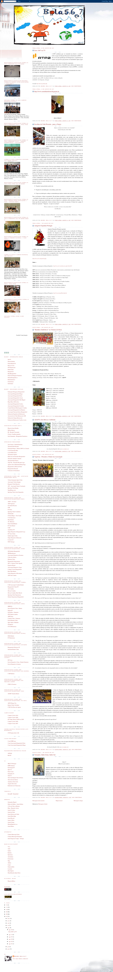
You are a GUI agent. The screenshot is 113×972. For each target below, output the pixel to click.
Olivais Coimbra (12, 591)
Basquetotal (11, 371)
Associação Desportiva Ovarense (15, 555)
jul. (8, 946)
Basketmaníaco (11, 379)
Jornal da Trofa (11, 812)
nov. (9, 921)
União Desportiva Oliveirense (15, 573)
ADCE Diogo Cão (12, 703)
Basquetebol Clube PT (13, 587)
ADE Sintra (10, 616)
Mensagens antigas (78, 800)
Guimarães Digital (12, 802)
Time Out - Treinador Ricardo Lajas (16, 462)
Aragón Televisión (12, 783)
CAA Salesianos (11, 517)
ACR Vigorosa (11, 503)
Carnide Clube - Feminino (14, 618)
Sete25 (9, 359)
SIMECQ (10, 606)
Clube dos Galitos (12, 557)
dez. (9, 918)
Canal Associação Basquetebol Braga (17, 745)
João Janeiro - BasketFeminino (15, 444)
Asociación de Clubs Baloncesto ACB (17, 416)
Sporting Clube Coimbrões (14, 511)
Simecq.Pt (10, 610)
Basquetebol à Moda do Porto (15, 466)
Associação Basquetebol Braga (15, 394)
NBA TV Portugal (12, 763)
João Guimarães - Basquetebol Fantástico (17, 436)
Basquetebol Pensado (13, 468)
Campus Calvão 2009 (13, 717)
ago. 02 (11, 941)
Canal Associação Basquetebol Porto (16, 743)
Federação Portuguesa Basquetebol (16, 392)
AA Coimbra (11, 589)
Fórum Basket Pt (12, 363)
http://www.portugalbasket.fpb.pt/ (60, 293)
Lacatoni (10, 869)
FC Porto (10, 509)
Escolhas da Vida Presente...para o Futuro (47, 124)
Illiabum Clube (11, 559)
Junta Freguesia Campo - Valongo (16, 838)
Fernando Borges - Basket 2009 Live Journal (18, 448)
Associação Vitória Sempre (14, 482)
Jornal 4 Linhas (11, 810)
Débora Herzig (11, 430)
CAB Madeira (11, 673)
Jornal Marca (11, 826)
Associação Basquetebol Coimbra (16, 406)
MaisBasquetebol (12, 373)
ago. (9, 927)
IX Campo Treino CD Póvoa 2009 (16, 719)
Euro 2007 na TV (39, 50)
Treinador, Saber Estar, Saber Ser (45, 755)
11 (7, 907)
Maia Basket (11, 519)
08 (7, 914)
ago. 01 (11, 944)
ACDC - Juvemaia (12, 501)
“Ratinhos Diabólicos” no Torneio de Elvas (48, 330)
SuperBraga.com (12, 490)
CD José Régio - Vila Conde (14, 515)
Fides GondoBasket (12, 523)
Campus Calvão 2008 (13, 721)
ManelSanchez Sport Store (14, 873)
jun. (9, 949)
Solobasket (10, 383)
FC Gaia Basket (11, 525)
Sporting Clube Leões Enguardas (15, 492)
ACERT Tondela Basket (13, 693)
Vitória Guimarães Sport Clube (15, 480)
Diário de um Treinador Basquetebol (16, 456)
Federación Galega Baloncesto (15, 418)
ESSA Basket (11, 636)
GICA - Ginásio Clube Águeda (15, 563)
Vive (9, 846)
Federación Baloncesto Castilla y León (17, 420)
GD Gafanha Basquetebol (14, 551)
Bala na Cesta (11, 365)
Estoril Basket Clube (13, 620)
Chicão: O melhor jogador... (14, 434)
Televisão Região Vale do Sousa (15, 777)
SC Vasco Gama (11, 534)
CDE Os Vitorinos (12, 684)
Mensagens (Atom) (42, 804)
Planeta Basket (11, 361)
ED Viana (10, 660)
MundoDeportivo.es (12, 824)
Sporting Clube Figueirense (14, 595)
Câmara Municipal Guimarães (15, 836)
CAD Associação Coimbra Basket (16, 585)
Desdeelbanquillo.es (12, 377)
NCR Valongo (11, 542)
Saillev (9, 851)
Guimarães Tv (11, 773)
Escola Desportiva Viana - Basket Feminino (18, 662)
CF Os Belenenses (12, 626)
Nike (9, 861)
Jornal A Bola (11, 820)
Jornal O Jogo (11, 822)
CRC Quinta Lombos (13, 614)
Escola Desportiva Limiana (14, 664)
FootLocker (10, 859)
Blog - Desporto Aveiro (13, 808)
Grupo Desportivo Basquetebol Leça (16, 531)
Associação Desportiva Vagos (15, 567)
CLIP (9, 528)
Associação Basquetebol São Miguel (16, 400)
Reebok (9, 853)
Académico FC (11, 529)
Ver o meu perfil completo (20, 958)
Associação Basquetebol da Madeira (16, 410)
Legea (9, 865)
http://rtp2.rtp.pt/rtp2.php (42, 83)
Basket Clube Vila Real (13, 705)
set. (8, 925)
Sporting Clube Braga (13, 488)
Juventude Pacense (12, 505)
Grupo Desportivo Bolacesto (14, 538)
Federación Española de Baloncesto (16, 414)
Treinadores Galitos (12, 454)
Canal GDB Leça (12, 741)
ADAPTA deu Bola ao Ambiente (44, 420)
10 (7, 909)
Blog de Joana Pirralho (13, 428)
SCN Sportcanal (11, 367)
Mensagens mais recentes (38, 800)
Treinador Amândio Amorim (14, 458)
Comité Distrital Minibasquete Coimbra (17, 408)
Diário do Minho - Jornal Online (15, 804)
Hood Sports (11, 871)
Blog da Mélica (11, 881)
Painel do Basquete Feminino (15, 375)
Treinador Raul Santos (13, 460)
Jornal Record (11, 818)
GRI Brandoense (12, 553)
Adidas (9, 863)
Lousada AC (11, 540)
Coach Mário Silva (12, 452)
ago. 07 (11, 937)
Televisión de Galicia (13, 779)
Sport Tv (10, 769)
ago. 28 (11, 929)
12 (7, 905)
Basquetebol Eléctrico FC (14, 647)
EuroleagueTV (11, 767)
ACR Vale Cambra (12, 575)
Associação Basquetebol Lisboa (15, 404)
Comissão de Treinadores (14, 470)
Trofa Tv (10, 775)
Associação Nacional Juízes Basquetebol (17, 412)
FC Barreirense (11, 638)
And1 (9, 848)
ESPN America (11, 765)
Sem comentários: (76, 86)
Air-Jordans (10, 857)
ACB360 (10, 753)
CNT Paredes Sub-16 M (13, 733)
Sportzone (10, 854)
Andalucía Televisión (13, 781)
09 (7, 912)
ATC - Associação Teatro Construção (16, 486)
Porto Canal (10, 771)
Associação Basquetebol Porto (15, 396)
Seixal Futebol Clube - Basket (15, 608)
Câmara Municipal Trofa (13, 834)
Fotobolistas (11, 381)
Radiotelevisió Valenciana (14, 785)
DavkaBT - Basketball (13, 794)
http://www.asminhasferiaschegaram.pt (46, 91)
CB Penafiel (10, 513)
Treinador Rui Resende (13, 446)
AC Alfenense (11, 521)
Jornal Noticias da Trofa (13, 814)
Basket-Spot (11, 369)
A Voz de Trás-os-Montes (14, 806)
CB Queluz (10, 624)
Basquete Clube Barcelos (14, 484)
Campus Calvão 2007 (13, 723)
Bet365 (9, 755)
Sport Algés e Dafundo (13, 622)
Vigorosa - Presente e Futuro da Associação (48, 457)
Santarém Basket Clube (13, 649)
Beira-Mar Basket (12, 571)
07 (7, 916)
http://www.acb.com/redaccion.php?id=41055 (62, 266)
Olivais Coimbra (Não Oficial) (15, 593)
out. (9, 923)
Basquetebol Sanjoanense (14, 561)
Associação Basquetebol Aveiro (15, 398)
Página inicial (59, 800)
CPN (9, 507)
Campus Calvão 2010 (13, 715)
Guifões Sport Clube (12, 536)
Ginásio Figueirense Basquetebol (16, 597)
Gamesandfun (11, 867)
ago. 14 (11, 934)
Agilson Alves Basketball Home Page (17, 464)
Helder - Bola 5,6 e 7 (20, 956)
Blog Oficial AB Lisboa (13, 402)
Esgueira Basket (11, 565)
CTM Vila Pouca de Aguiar (14, 707)
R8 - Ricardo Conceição (13, 432)
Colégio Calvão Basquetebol (15, 569)
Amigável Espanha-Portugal (43, 226)
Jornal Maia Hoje (12, 816)
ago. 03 (11, 939)
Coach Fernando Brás (13, 450)
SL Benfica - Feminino (13, 612)
